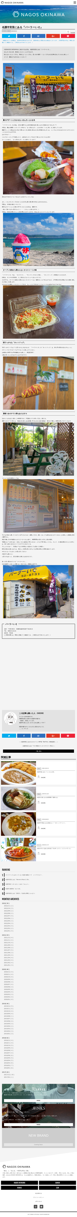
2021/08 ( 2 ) (8, 947)
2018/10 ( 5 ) (8, 1045)
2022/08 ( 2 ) (8, 913)
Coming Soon (38, 1144)
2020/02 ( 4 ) (8, 997)
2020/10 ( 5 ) (8, 977)
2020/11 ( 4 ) (8, 974)
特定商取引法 (38, 1193)
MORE (38, 1100)
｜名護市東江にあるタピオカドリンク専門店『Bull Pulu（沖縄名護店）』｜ (38, 741)
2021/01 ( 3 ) (8, 965)
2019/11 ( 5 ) (8, 1008)
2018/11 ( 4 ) (8, 1043)
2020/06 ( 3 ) (8, 987)
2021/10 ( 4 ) (8, 942)
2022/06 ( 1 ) (8, 918)
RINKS (19, 1187)
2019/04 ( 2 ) (8, 1026)
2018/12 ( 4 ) (8, 1040)
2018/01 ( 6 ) (8, 1068)
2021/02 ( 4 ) (8, 962)
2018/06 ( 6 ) (8, 1055)
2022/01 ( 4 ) (8, 931)
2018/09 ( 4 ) (8, 1048)
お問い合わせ (38, 1201)
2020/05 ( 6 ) (8, 989)
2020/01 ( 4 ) (8, 999)
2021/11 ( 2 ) (8, 940)
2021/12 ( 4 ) (8, 937)
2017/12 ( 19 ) (9, 1074)
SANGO (57, 1182)
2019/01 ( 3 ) (8, 1033)
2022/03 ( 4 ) (8, 926)
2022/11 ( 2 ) (8, 906)
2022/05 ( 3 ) (8, 921)
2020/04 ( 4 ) (8, 992)
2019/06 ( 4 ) (8, 1021)
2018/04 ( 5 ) (8, 1060)
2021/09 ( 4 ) (8, 945)
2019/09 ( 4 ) (8, 1013)
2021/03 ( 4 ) (8, 960)
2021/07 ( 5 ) (8, 950)
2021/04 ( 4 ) (8, 957)
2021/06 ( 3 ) (8, 952)
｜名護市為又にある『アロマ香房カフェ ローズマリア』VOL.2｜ (38, 746)
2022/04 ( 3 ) (8, 923)
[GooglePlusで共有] (53, 36)
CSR (57, 1187)
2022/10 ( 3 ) (8, 908)
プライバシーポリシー (38, 1197)
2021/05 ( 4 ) (8, 955)
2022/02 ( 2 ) (8, 928)
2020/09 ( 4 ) (8, 979)
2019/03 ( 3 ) (8, 1028)
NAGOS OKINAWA (19, 1182)
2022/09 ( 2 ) (8, 911)
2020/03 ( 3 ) (8, 994)
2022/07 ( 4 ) (8, 916)
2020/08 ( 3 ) (8, 982)
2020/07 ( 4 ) (8, 984)
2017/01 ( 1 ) (8, 1077)
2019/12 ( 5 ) (8, 1006)
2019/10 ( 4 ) (8, 1011)
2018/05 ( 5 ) (8, 1058)
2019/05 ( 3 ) (8, 1023)
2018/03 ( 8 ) (8, 1063)
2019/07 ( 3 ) (8, 1018)
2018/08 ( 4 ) (8, 1050)
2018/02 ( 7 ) (8, 1065)
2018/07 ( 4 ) (8, 1053)
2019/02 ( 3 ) (8, 1031)
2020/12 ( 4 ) (8, 972)
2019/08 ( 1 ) (8, 1016)
